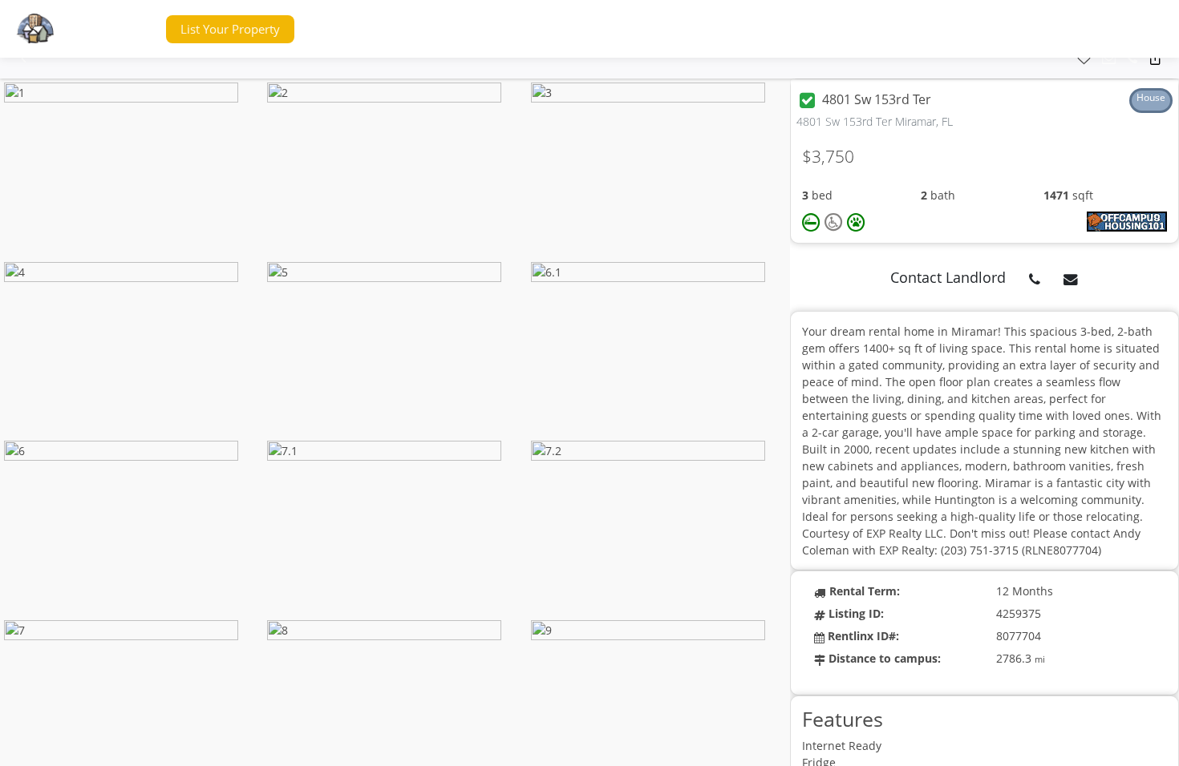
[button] (123, 29)
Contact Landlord (948, 277)
